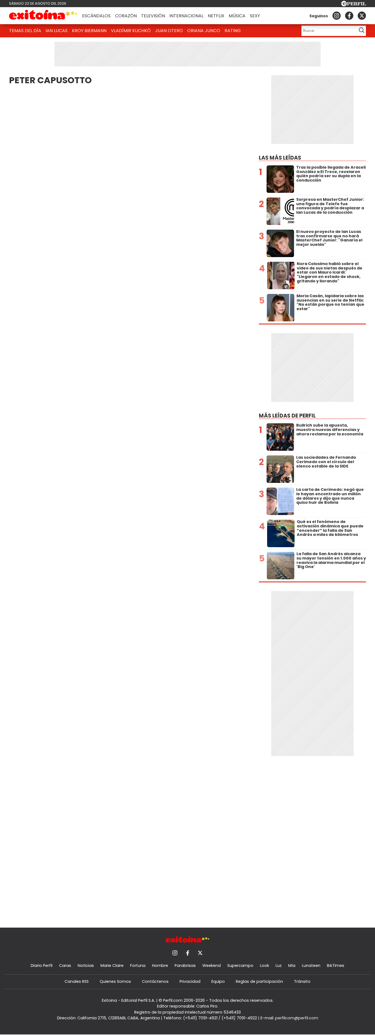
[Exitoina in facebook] (349, 16)
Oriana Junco (203, 30)
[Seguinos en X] (362, 16)
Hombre (160, 965)
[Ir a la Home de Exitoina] (43, 15)
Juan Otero (169, 30)
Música (237, 16)
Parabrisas (185, 965)
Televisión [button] (153, 16)
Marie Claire (112, 965)
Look (264, 965)
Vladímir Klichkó (131, 30)
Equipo (218, 981)
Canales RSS (77, 981)
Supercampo (240, 965)
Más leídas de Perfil (287, 415)
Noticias (86, 965)
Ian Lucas (57, 30)
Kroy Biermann (89, 30)
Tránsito (302, 981)
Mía (291, 965)
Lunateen (311, 965)
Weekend (211, 965)
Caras (65, 965)
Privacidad (190, 981)
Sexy (255, 16)
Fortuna (137, 965)
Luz (279, 965)
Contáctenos (155, 981)
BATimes (335, 965)
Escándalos (96, 16)
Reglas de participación (259, 981)
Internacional (186, 16)
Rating (233, 30)
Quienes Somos (115, 981)
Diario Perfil (41, 965)
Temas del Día (25, 30)
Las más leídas (280, 158)
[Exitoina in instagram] (336, 16)
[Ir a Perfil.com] (353, 5)
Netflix (216, 16)
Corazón (126, 16)
